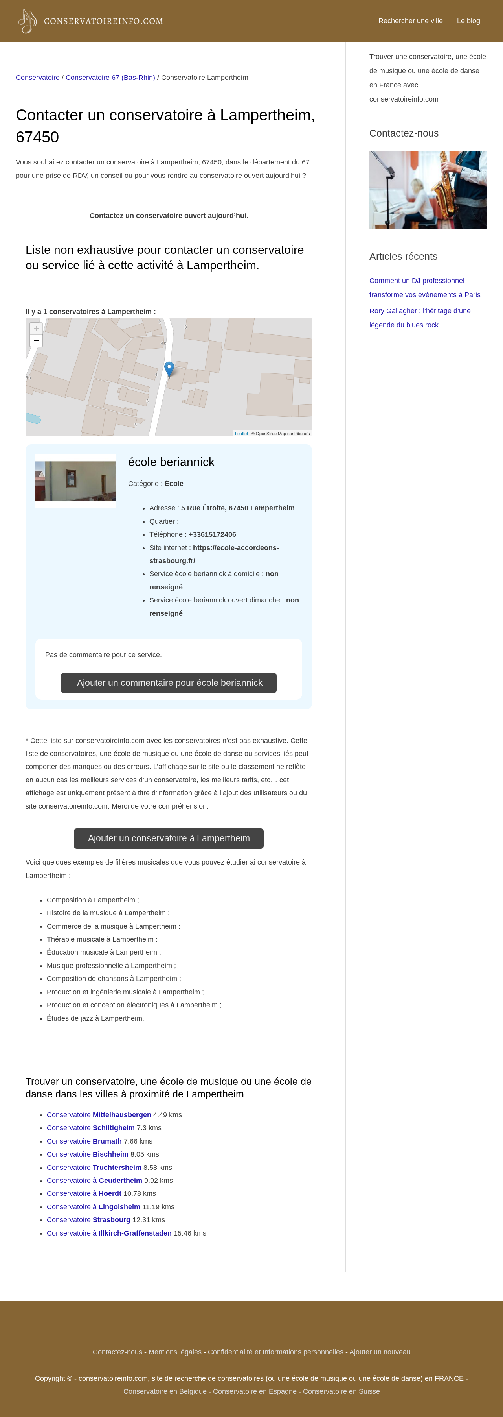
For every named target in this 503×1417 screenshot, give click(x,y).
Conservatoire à (94, 1180)
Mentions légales (175, 1352)
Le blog (468, 21)
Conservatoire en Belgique (165, 1391)
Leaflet (241, 433)
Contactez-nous (117, 1352)
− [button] (36, 340)
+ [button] (36, 329)
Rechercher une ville (410, 21)
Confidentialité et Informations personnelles (275, 1352)
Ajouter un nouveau (380, 1352)
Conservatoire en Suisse (341, 1391)
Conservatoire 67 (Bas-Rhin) (110, 77)
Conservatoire (38, 77)
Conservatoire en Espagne (255, 1391)
